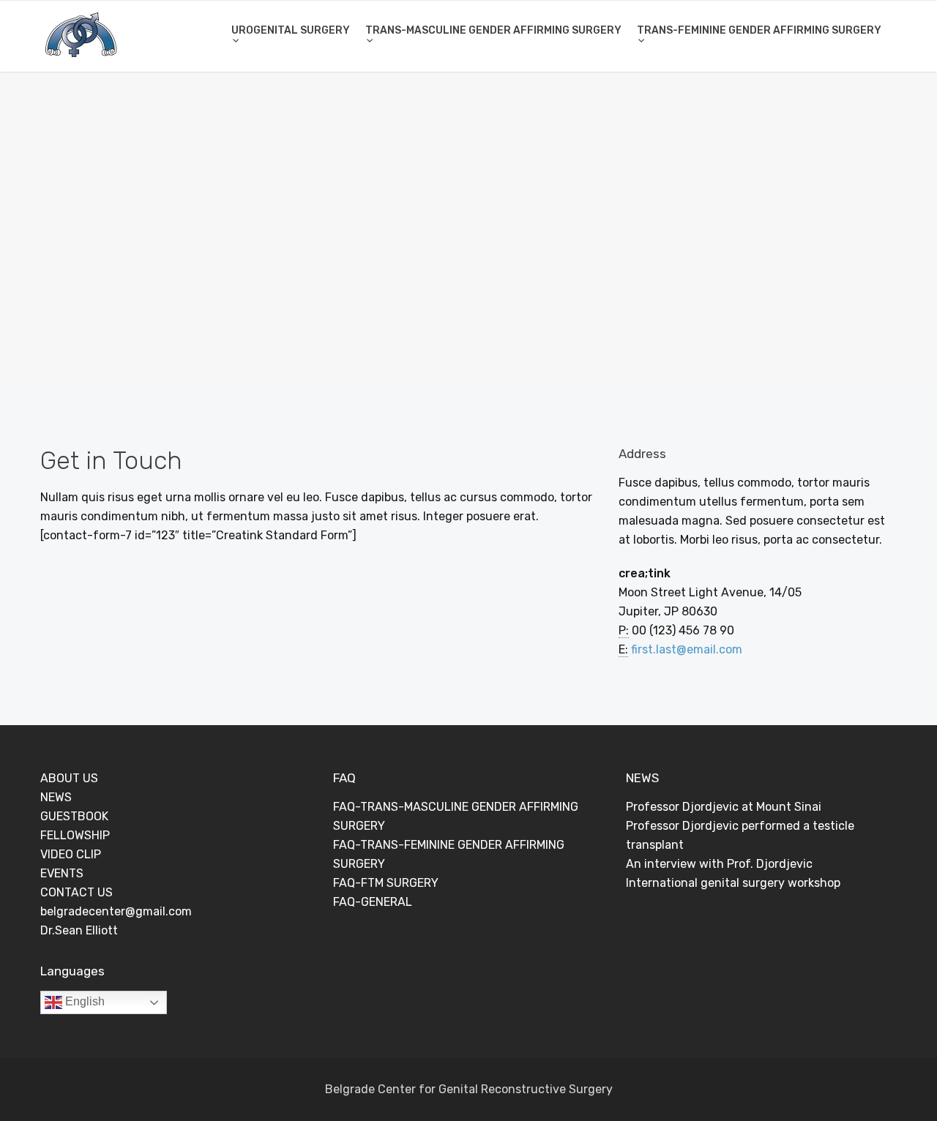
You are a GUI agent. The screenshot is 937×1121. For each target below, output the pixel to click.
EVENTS (61, 873)
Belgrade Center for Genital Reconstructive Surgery (469, 1089)
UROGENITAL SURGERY (290, 30)
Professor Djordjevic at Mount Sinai (723, 807)
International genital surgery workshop (733, 883)
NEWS (56, 797)
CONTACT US (76, 892)
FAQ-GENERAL (372, 902)
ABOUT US (69, 778)
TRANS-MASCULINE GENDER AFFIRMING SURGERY (493, 30)
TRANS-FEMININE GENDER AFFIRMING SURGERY (759, 30)
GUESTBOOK (74, 816)
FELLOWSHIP (75, 835)
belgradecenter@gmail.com (116, 911)
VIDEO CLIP (70, 854)
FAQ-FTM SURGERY (385, 883)
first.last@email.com (686, 649)
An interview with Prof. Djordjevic (719, 864)
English (83, 1001)
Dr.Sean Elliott (79, 930)
